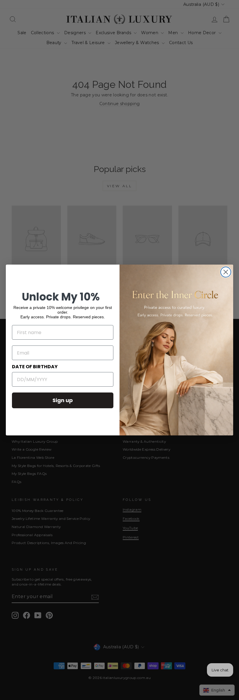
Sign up (62, 400)
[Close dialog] (226, 272)
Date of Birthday (35, 366)
